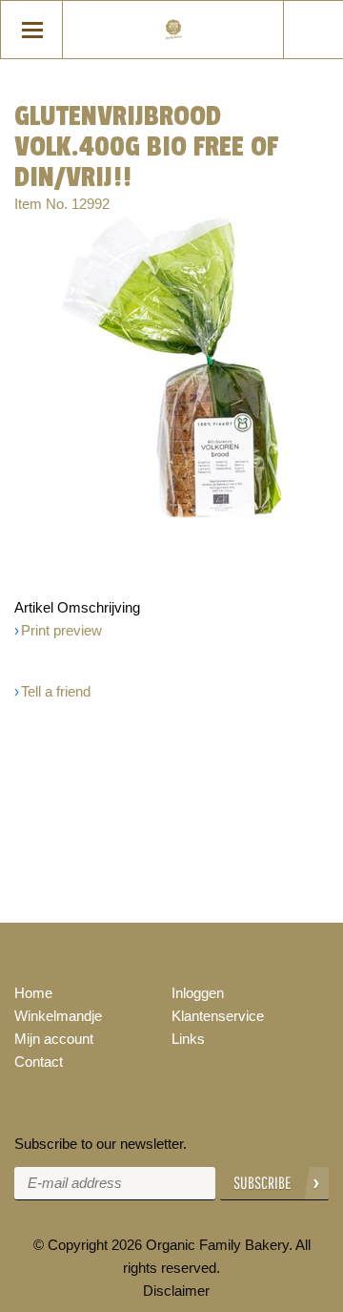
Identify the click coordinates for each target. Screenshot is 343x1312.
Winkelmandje (58, 1016)
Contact (38, 1061)
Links (188, 1039)
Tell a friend (56, 691)
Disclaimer (176, 1290)
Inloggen (198, 993)
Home (33, 993)
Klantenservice (218, 1016)
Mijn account (53, 1039)
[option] (171, 367)
